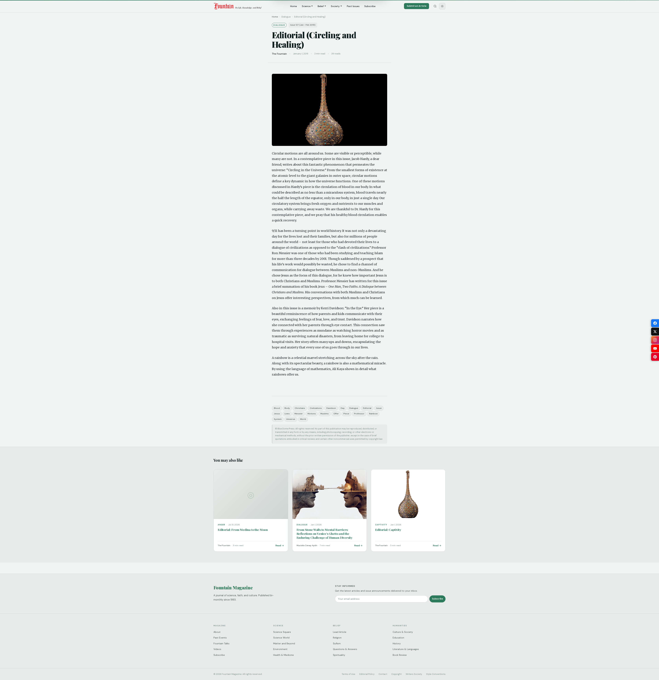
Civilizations (316, 408)
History (397, 643)
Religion (337, 637)
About (217, 631)
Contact (383, 674)
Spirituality (339, 654)
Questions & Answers (345, 649)
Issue (379, 408)
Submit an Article (416, 5)
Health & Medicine (283, 654)
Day (343, 408)
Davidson (331, 408)
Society (335, 6)
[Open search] (435, 6)
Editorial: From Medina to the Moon (243, 530)
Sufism (337, 643)
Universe (290, 419)
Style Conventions (436, 674)
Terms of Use (348, 674)
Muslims (324, 413)
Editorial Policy (366, 674)
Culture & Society (403, 631)
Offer (336, 413)
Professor (359, 413)
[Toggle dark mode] (442, 6)
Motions (312, 413)
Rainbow (373, 413)
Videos (217, 649)
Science (306, 6)
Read (278, 545)
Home (293, 6)
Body (287, 408)
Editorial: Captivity (388, 530)
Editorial (367, 408)
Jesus (277, 413)
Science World (281, 637)
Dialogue (353, 408)
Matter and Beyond (284, 643)
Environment (280, 649)
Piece (346, 413)
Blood (277, 408)
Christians (300, 408)
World (303, 419)
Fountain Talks (221, 643)
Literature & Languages (406, 649)
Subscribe (369, 6)
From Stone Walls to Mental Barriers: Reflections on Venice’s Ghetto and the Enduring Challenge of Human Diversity (325, 533)
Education (398, 637)
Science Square (282, 631)
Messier (298, 413)
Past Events (220, 637)
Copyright (396, 674)
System (278, 419)
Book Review (400, 654)
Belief (321, 6)
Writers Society (414, 674)
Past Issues (353, 6)
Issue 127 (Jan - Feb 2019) (302, 25)
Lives (287, 413)
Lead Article (339, 631)
